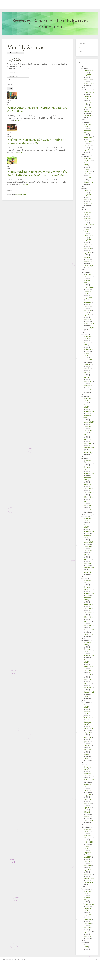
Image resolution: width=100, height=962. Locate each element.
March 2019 (88, 257)
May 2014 (87, 555)
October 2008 (89, 904)
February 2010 (89, 816)
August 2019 (88, 235)
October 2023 (89, 92)
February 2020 (89, 203)
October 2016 (89, 411)
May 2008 (87, 927)
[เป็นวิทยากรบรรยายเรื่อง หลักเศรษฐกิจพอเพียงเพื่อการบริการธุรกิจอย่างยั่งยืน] (12, 127)
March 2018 (88, 319)
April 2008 (88, 932)
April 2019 (88, 253)
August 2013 (88, 604)
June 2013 (87, 613)
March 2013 (88, 625)
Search (10, 88)
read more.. (17, 120)
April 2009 (88, 870)
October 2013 (89, 593)
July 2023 (87, 103)
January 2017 (88, 390)
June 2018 (87, 306)
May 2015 (87, 497)
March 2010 (88, 812)
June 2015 (87, 493)
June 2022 (87, 145)
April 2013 (88, 621)
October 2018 (89, 287)
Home (80, 48)
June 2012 (87, 675)
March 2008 (88, 936)
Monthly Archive (20, 194)
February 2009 (89, 878)
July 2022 (87, 141)
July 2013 (87, 608)
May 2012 (87, 679)
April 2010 (88, 808)
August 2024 (88, 70)
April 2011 (88, 745)
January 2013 (88, 634)
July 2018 (87, 302)
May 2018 (87, 310)
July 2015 (87, 488)
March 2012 (88, 688)
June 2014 (87, 550)
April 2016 (88, 439)
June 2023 (87, 107)
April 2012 (88, 683)
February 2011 (89, 754)
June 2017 (87, 368)
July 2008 (87, 919)
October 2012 (89, 655)
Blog (80, 51)
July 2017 (87, 364)
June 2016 (87, 430)
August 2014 (88, 542)
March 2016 (88, 443)
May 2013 (87, 617)
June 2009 (87, 861)
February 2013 (89, 630)
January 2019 (88, 265)
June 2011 (87, 737)
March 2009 (88, 874)
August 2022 (88, 137)
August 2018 (88, 298)
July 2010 (87, 795)
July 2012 (87, 670)
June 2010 (87, 799)
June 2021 (87, 178)
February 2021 (89, 182)
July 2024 (87, 75)
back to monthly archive (15, 53)
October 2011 (89, 718)
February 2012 (89, 692)
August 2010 (88, 790)
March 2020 (88, 199)
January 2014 (88, 572)
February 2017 (89, 385)
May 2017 (87, 373)
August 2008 (88, 915)
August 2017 (88, 360)
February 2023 (89, 111)
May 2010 (87, 803)
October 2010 (89, 780)
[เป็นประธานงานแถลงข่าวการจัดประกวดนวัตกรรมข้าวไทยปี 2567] (12, 95)
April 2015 (88, 501)
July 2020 (87, 195)
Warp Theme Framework (17, 959)
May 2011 (87, 741)
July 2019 (87, 240)
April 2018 (88, 315)
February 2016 (89, 448)
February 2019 (89, 261)
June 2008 (87, 923)
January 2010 (88, 820)
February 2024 (89, 83)
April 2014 (88, 559)
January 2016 (88, 452)
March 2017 (88, 381)
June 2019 (87, 244)
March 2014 (88, 563)
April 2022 (88, 150)
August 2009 (88, 853)
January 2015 (88, 510)
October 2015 (89, 473)
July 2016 (87, 426)
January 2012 (88, 696)
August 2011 (88, 728)
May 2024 (87, 79)
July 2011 (87, 733)
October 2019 (89, 225)
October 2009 (89, 842)
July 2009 (87, 857)
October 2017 (89, 349)
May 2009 (87, 865)
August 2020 (88, 190)
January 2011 (88, 758)
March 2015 (88, 505)
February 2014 (89, 568)
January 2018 (88, 328)
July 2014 (87, 546)
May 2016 (87, 435)
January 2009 (88, 883)
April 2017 (88, 377)
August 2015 (88, 484)
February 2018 (89, 323)
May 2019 (87, 248)
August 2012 (88, 666)
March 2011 (88, 750)
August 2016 (88, 422)
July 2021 (87, 173)
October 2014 (89, 531)
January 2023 (88, 115)
